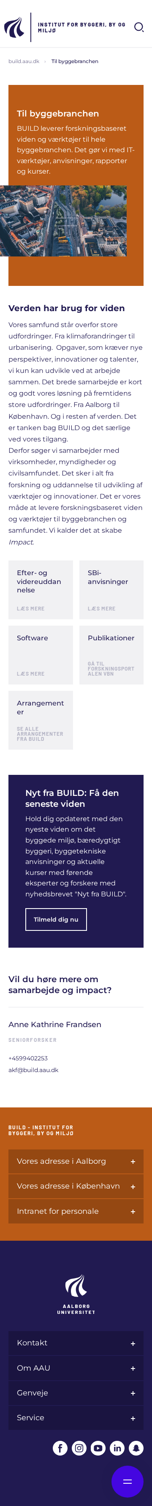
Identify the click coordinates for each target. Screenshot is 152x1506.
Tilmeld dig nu (56, 919)
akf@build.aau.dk (33, 1070)
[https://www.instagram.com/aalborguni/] (79, 1448)
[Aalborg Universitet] (14, 27)
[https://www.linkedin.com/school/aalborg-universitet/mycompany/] (117, 1448)
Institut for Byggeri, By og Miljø (82, 27)
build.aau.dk (23, 61)
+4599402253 (28, 1058)
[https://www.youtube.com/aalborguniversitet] (98, 1448)
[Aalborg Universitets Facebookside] (60, 1448)
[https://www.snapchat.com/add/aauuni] (136, 1448)
